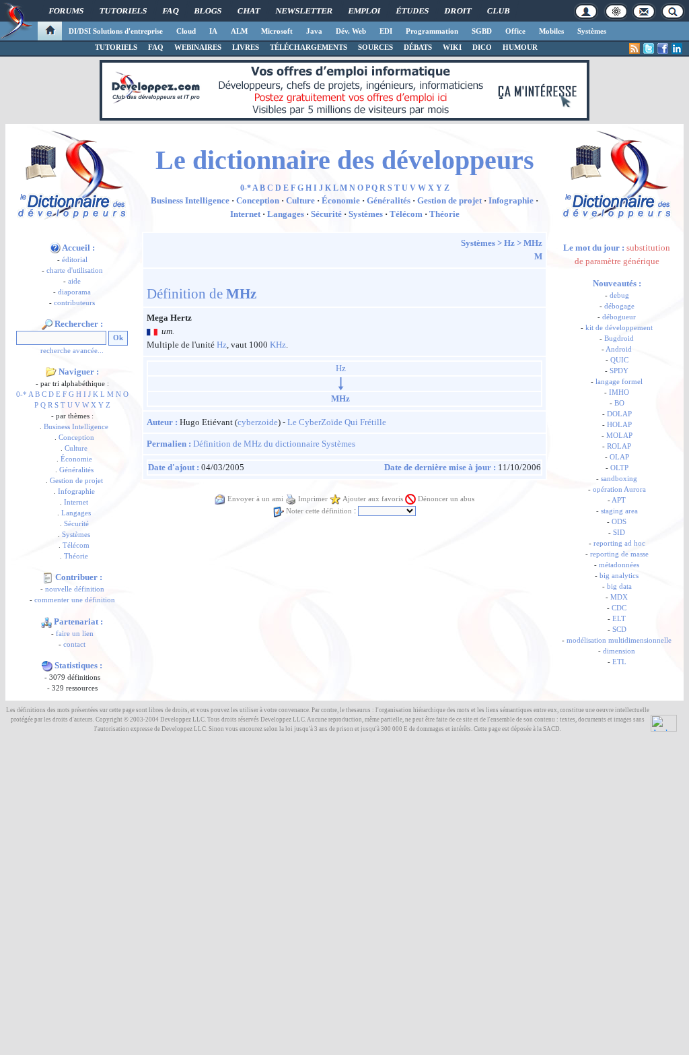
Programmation (432, 31)
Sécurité (76, 524)
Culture (76, 448)
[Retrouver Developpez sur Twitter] (648, 48)
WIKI (452, 47)
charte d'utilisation (74, 270)
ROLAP (619, 446)
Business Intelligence (76, 426)
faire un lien (75, 633)
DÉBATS (418, 47)
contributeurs (74, 303)
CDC (619, 608)
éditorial (74, 259)
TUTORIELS (116, 47)
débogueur (619, 317)
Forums (66, 10)
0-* (21, 394)
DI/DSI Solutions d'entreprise (116, 31)
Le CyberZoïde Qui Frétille (336, 422)
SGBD (482, 31)
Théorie (76, 556)
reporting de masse (619, 554)
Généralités (76, 470)
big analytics (619, 575)
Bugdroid (619, 338)
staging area (619, 511)
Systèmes (591, 31)
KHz (278, 345)
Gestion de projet (76, 480)
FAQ (170, 10)
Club (498, 10)
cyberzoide (258, 422)
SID (619, 532)
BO (619, 403)
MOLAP (619, 435)
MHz (532, 243)
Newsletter (304, 10)
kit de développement (619, 327)
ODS (619, 521)
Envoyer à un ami (255, 499)
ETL (619, 662)
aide (74, 281)
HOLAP (619, 424)
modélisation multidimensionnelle (619, 640)
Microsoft (277, 31)
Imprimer (313, 499)
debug (619, 295)
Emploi (364, 10)
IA (213, 31)
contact (74, 644)
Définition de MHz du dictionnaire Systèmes (274, 444)
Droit (457, 10)
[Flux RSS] (634, 48)
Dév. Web (351, 31)
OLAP (619, 457)
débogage (619, 306)
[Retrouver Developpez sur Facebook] (662, 48)
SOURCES (375, 47)
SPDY (619, 371)
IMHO (619, 392)
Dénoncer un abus (446, 499)
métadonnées (619, 565)
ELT (619, 618)
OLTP (619, 468)
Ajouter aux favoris (372, 499)
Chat (248, 10)
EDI (385, 31)
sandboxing (619, 478)
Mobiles (551, 31)
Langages (76, 513)
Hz (509, 243)
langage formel (619, 381)
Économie (76, 459)
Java (314, 31)
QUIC (619, 360)
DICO (482, 47)
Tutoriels (123, 10)
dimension (619, 651)
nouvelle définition (74, 589)
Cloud (186, 31)
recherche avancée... (72, 350)
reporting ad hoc (619, 543)
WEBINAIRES (197, 47)
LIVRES (245, 47)
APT (619, 500)
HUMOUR (520, 47)
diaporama (74, 292)
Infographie (76, 491)
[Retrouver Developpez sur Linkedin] (677, 48)
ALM (239, 31)
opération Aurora (619, 489)
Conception (76, 437)
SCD (619, 629)
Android (619, 349)
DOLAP (619, 414)
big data (619, 586)
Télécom (76, 545)
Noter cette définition (319, 511)
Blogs (208, 10)
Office (515, 31)
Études (412, 10)
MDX (619, 597)
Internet (76, 502)
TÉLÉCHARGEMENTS (308, 47)
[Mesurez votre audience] (664, 722)
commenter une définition (74, 600)
